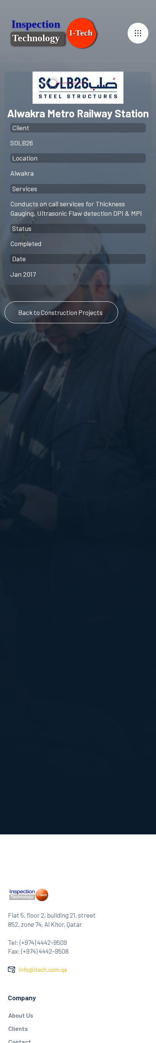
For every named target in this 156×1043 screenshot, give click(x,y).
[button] (138, 33)
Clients (18, 1028)
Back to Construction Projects (60, 312)
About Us (20, 1015)
